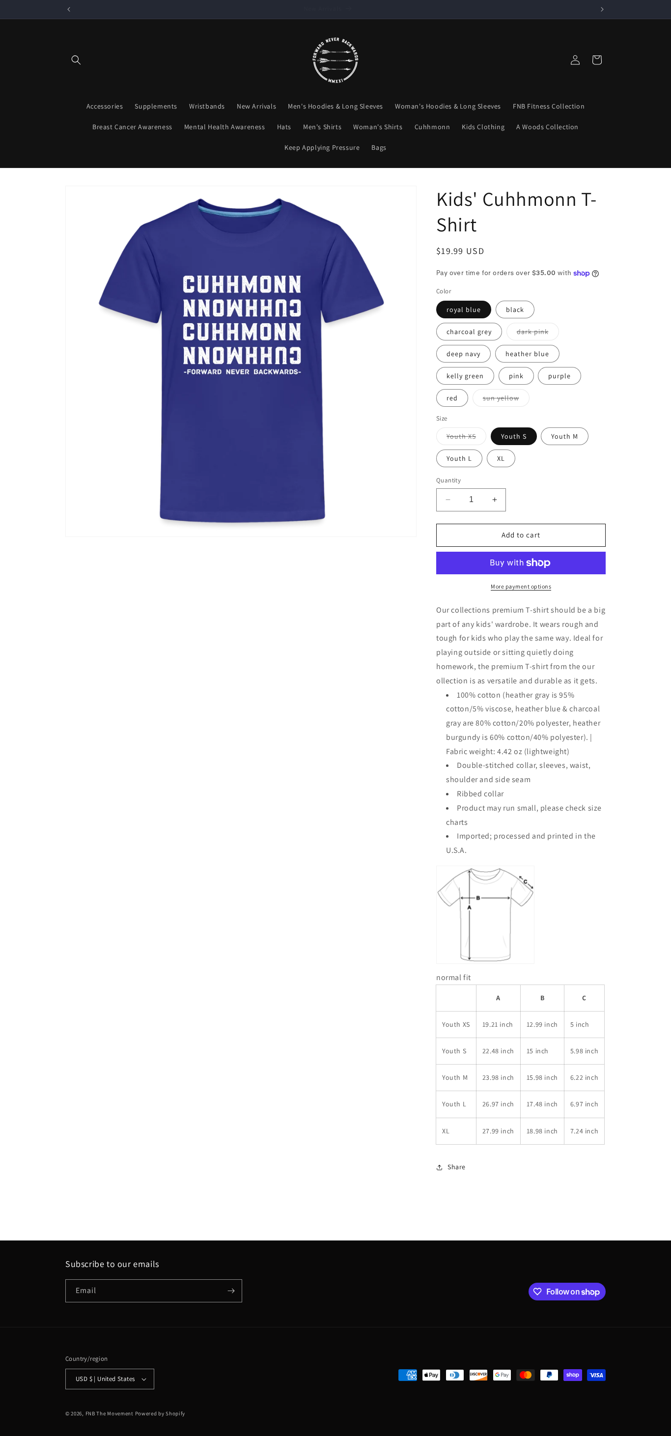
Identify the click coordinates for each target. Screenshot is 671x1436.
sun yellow (506, 400)
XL (501, 458)
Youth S (514, 436)
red (452, 398)
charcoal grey (469, 331)
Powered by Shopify (160, 1413)
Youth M (564, 436)
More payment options (521, 586)
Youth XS (466, 438)
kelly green (465, 375)
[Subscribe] (231, 1290)
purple (559, 375)
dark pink (538, 333)
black (515, 309)
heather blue (527, 353)
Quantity (448, 480)
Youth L (459, 458)
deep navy (463, 353)
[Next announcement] (602, 9)
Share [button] (456, 1166)
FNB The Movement (109, 1413)
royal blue (464, 309)
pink (516, 375)
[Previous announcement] (69, 9)
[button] (76, 60)
